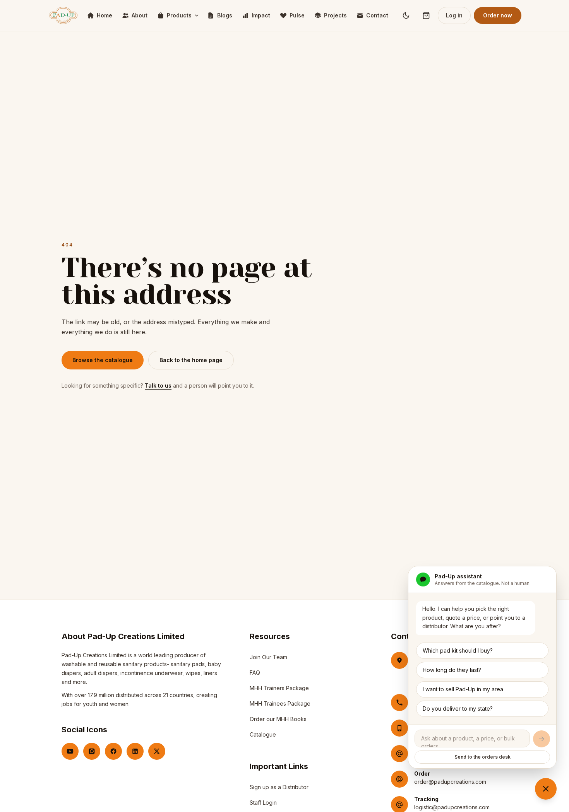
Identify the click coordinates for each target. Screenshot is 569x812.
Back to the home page (191, 360)
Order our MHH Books (278, 719)
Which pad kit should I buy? (458, 650)
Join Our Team (268, 657)
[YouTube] (70, 751)
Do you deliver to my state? (458, 708)
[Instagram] (91, 751)
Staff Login (263, 804)
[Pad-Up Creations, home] (63, 15)
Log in (454, 15)
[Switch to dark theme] (406, 15)
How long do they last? (452, 670)
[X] (156, 751)
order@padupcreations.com (450, 781)
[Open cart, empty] (426, 15)
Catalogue (263, 734)
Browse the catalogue (102, 360)
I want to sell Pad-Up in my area (463, 689)
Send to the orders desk (482, 757)
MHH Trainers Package (279, 688)
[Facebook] (113, 751)
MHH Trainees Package (280, 703)
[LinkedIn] (135, 751)
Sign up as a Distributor (279, 789)
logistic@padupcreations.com (452, 807)
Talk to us (158, 385)
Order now (497, 15)
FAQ (255, 672)
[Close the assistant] (546, 789)
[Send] (541, 738)
